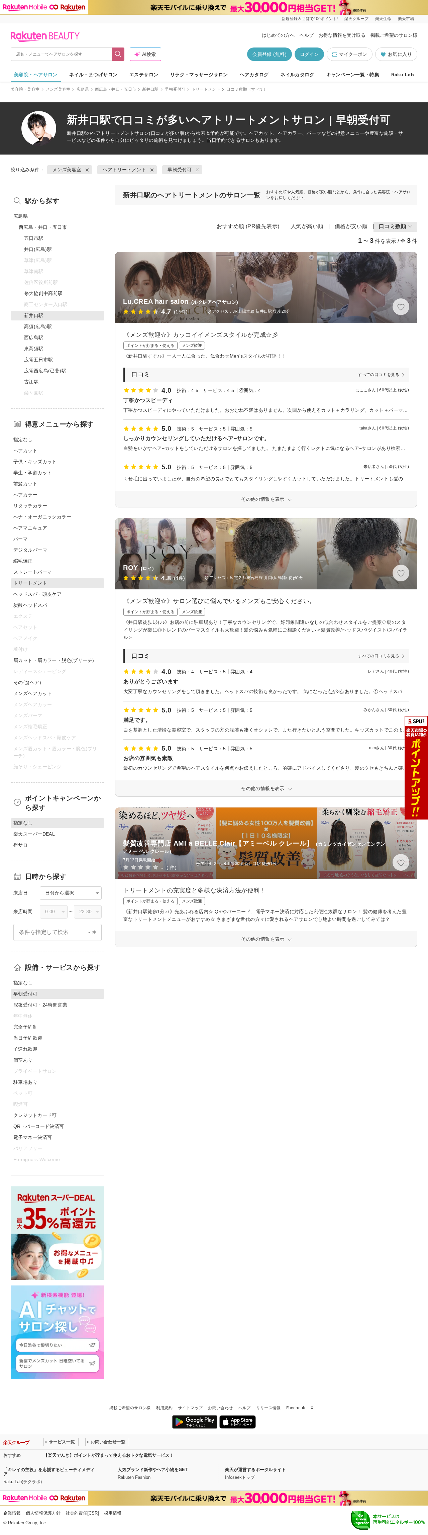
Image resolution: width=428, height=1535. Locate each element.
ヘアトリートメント (112, 133)
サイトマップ (190, 1408)
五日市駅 (33, 238)
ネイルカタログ (297, 74)
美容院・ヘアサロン (36, 74)
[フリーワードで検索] (118, 54)
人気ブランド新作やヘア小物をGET (153, 1469)
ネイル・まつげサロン (93, 74)
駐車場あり (25, 1082)
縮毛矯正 (23, 561)
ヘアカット (25, 450)
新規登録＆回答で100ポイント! (310, 18)
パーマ (20, 539)
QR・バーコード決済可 (38, 1126)
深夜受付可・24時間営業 (40, 1005)
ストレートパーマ (32, 572)
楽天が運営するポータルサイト (255, 1469)
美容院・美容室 (25, 89)
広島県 (83, 89)
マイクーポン (353, 54)
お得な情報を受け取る (342, 35)
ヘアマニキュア (30, 528)
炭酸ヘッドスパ (30, 605)
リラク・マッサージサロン (199, 74)
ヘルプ (307, 35)
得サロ (20, 845)
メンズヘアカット (32, 693)
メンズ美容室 (58, 89)
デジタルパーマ (30, 550)
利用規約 (164, 1408)
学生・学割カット (32, 472)
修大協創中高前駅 (43, 293)
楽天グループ (356, 18)
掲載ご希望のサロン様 (393, 35)
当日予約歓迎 (27, 1038)
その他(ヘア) (27, 682)
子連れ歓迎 (25, 1049)
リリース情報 (268, 1408)
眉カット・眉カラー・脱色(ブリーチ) (53, 660)
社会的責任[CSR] (82, 1513)
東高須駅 (33, 348)
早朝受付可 (175, 89)
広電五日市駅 (38, 359)
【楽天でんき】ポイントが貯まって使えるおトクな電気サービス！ (108, 1455)
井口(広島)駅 (38, 249)
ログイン (309, 54)
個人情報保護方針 (43, 1513)
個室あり (23, 1060)
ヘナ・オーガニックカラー (42, 516)
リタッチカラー (30, 505)
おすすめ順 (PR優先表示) (248, 226)
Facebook (295, 1408)
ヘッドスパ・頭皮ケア (37, 594)
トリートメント (206, 89)
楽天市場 (406, 18)
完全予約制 (25, 1027)
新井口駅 (150, 89)
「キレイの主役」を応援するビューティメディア (49, 1471)
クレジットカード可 (35, 1115)
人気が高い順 (307, 226)
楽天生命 (383, 18)
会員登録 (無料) (269, 54)
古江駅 (31, 381)
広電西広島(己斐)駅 (45, 370)
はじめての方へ (278, 35)
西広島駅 (33, 337)
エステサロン (143, 74)
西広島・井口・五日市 (115, 89)
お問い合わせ (220, 1408)
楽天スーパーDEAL (34, 834)
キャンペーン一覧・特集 (353, 74)
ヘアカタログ (254, 74)
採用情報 (112, 1513)
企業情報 (12, 1513)
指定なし (23, 439)
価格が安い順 (351, 226)
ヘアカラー (25, 494)
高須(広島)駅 (38, 326)
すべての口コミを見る (378, 375)
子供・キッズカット (35, 461)
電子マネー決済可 (32, 1137)
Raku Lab (402, 74)
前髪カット (25, 483)
